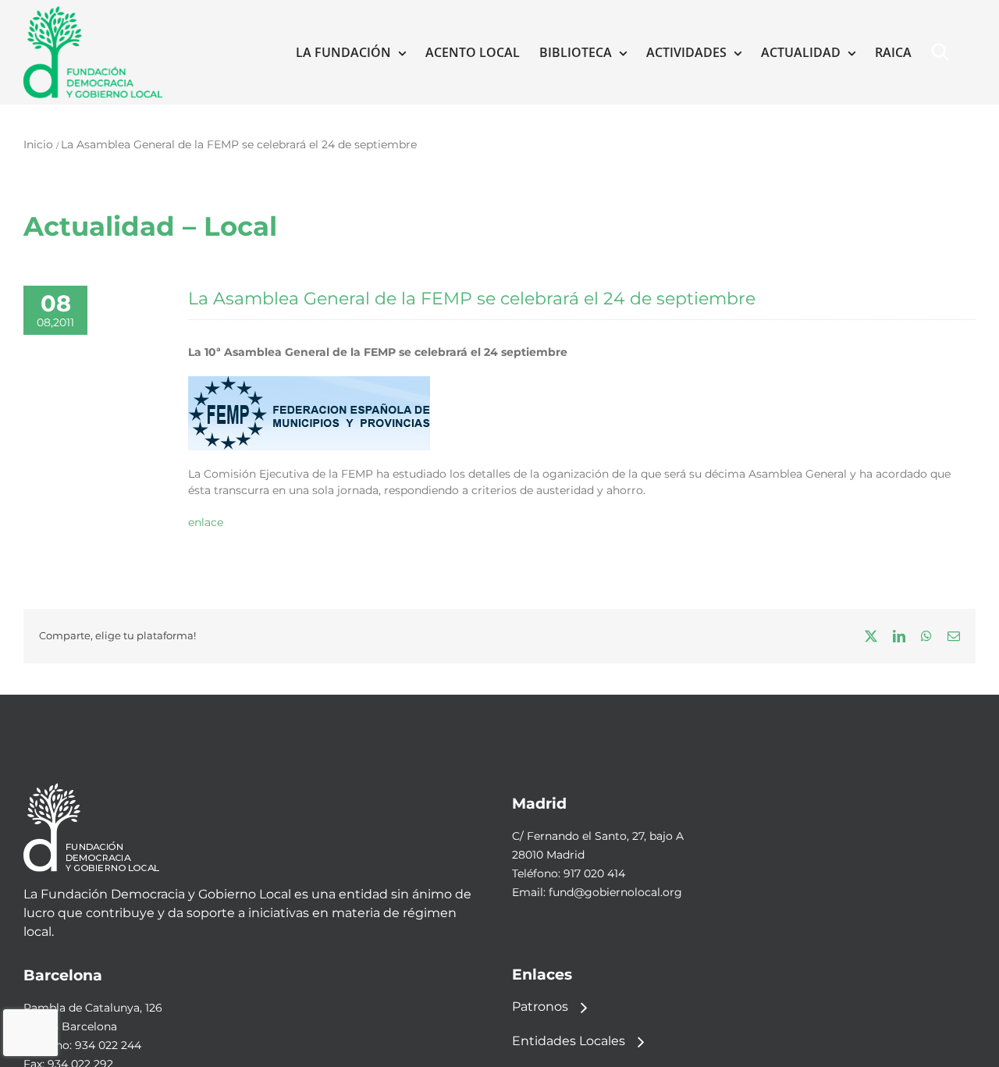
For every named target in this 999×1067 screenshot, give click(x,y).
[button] (943, 52)
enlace (205, 522)
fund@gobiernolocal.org (615, 892)
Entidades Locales (568, 1040)
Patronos (540, 1006)
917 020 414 (594, 873)
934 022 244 (108, 1045)
